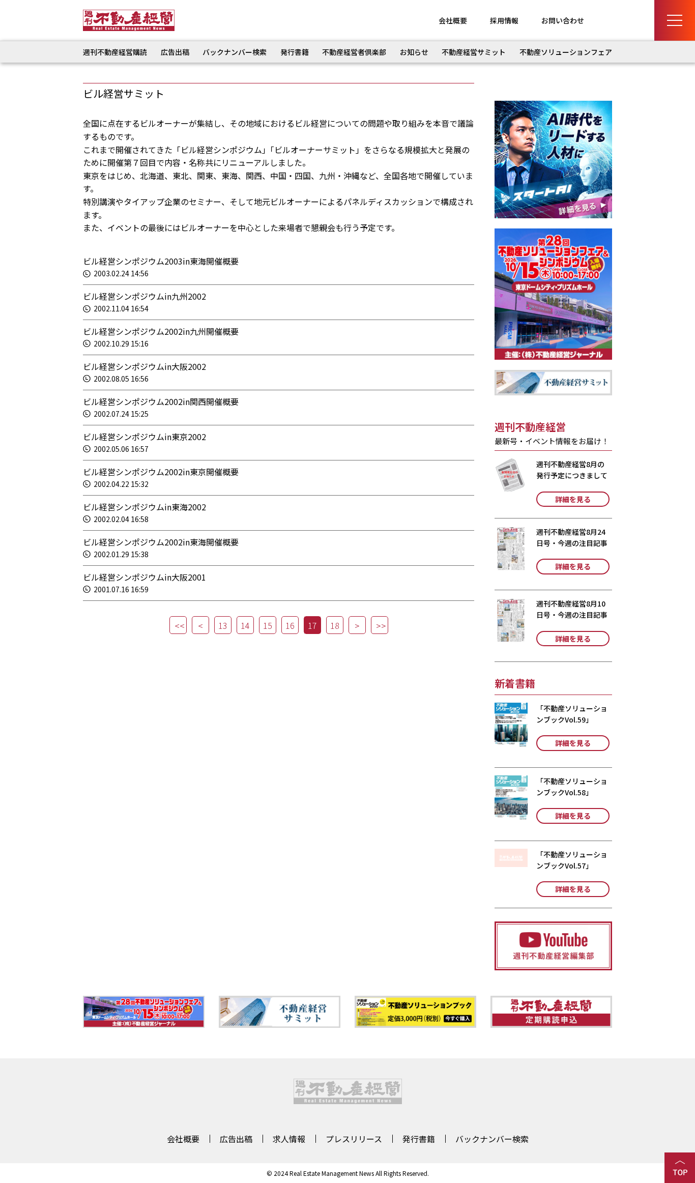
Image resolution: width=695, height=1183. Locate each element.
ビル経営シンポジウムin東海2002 (144, 507)
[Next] (357, 625)
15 (267, 625)
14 (245, 625)
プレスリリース (354, 1139)
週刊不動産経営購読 (115, 52)
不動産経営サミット (474, 52)
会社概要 (453, 20)
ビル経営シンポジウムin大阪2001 (144, 577)
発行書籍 (294, 52)
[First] (178, 625)
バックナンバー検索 (234, 52)
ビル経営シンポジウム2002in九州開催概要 (161, 331)
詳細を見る (573, 499)
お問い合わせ (562, 20)
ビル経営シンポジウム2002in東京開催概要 (161, 472)
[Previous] (200, 625)
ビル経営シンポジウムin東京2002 (144, 436)
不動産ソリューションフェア (565, 52)
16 (290, 625)
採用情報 (504, 20)
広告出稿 (175, 52)
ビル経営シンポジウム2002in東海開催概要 (161, 542)
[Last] (379, 625)
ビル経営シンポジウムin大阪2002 (144, 366)
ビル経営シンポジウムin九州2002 (144, 296)
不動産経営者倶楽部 (354, 52)
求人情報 (289, 1139)
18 (334, 625)
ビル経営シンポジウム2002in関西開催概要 (161, 401)
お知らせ (414, 52)
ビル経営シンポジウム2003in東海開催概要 (161, 261)
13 (222, 625)
